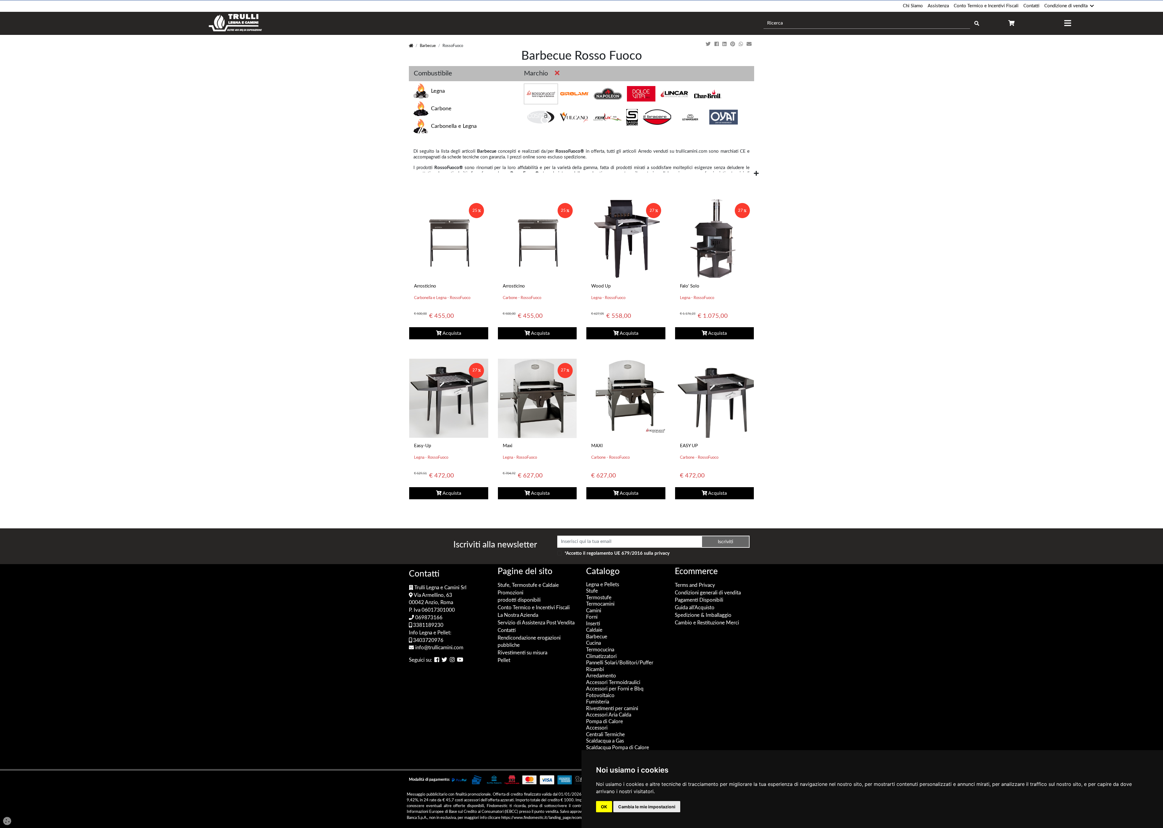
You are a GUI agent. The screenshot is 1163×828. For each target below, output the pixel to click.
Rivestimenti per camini (612, 708)
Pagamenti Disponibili (699, 600)
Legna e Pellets (602, 584)
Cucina (593, 643)
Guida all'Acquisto (694, 607)
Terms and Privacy (695, 585)
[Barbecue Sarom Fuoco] (632, 117)
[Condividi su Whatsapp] (741, 44)
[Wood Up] (625, 238)
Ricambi (595, 669)
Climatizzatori (601, 656)
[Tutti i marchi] (556, 73)
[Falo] (714, 238)
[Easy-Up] (448, 398)
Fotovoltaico (600, 695)
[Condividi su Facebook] (717, 44)
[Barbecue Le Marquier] (690, 117)
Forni (592, 617)
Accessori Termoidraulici (613, 682)
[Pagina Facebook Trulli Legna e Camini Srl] (436, 660)
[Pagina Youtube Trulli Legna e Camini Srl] (460, 660)
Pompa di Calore (604, 721)
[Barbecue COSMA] (540, 117)
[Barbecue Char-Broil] (707, 94)
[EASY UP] (714, 398)
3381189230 (427, 625)
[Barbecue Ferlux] (607, 117)
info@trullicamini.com (438, 647)
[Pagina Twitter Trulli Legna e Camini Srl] (444, 660)
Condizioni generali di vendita (708, 592)
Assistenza (938, 6)
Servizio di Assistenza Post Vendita (536, 622)
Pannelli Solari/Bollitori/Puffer (619, 662)
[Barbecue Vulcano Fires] (574, 117)
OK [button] (604, 806)
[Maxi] (537, 398)
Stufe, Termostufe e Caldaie (528, 585)
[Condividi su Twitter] (709, 44)
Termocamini (600, 604)
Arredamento (601, 675)
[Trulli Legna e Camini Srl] (236, 23)
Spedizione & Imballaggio (703, 615)
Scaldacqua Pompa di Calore (617, 747)
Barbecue (428, 46)
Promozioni (510, 592)
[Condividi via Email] (750, 44)
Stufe (592, 591)
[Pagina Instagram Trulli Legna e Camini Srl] (452, 660)
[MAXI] (625, 398)
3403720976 (427, 640)
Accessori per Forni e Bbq (615, 689)
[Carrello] (1011, 23)
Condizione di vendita (1066, 6)
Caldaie (594, 630)
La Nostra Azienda (518, 615)
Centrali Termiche (605, 734)
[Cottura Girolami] (574, 94)
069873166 (428, 617)
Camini (593, 610)
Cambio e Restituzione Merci (707, 622)
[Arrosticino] (448, 238)
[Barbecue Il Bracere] (657, 117)
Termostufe (598, 597)
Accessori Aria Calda (608, 715)
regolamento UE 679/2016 (615, 553)
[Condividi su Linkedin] (725, 44)
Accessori (597, 728)
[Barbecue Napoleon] (608, 94)
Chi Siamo (913, 6)
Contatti (1031, 6)
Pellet (504, 660)
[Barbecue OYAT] (723, 117)
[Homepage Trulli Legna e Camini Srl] (411, 46)
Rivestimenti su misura (522, 652)
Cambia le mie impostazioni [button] (646, 806)
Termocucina (600, 649)
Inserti (593, 623)
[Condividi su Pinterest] (733, 44)
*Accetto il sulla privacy (617, 553)
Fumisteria (597, 702)
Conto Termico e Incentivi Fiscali (986, 6)
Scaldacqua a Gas (605, 741)
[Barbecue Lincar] (674, 94)
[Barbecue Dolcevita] (641, 94)
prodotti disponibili (519, 600)
